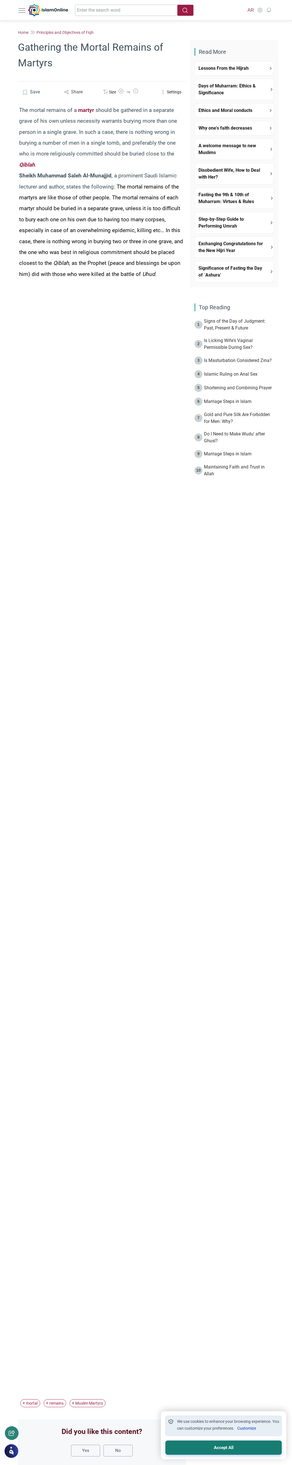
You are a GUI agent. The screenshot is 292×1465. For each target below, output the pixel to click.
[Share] (12, 1433)
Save (35, 92)
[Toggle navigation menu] (23, 10)
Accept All (224, 1447)
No (118, 1450)
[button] (121, 92)
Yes (85, 1450)
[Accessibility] (259, 10)
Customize (246, 1428)
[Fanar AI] (11, 1451)
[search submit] (185, 10)
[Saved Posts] (268, 10)
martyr (86, 110)
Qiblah (27, 164)
